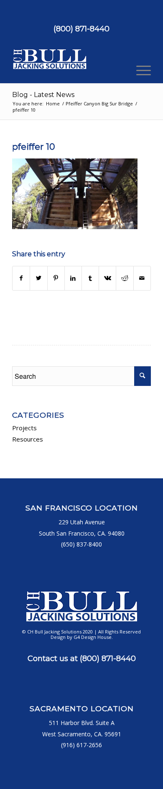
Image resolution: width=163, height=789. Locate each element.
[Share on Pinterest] (56, 278)
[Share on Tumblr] (90, 278)
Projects (24, 428)
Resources (27, 439)
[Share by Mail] (142, 278)
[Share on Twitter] (38, 278)
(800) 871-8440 (81, 28)
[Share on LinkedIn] (73, 278)
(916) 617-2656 (81, 745)
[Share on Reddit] (124, 278)
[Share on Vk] (107, 278)
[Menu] (139, 70)
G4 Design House (93, 637)
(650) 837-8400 (81, 544)
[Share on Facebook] (21, 278)
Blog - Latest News (43, 95)
